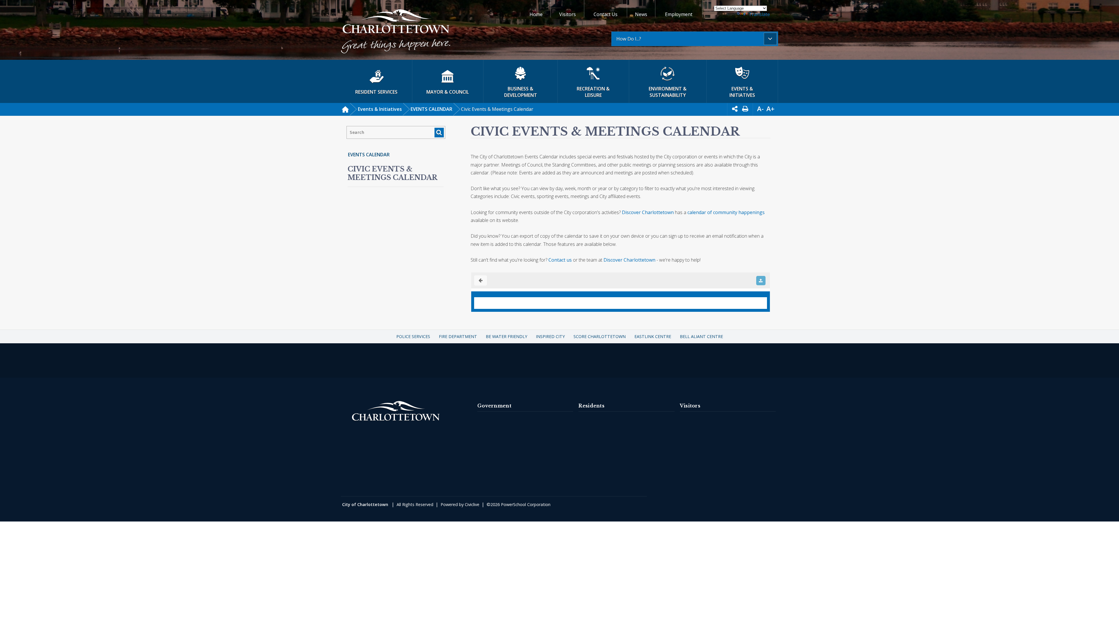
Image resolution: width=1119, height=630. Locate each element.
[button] (395, 32)
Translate (759, 14)
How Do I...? (628, 39)
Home (536, 14)
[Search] (439, 132)
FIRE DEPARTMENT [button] (458, 336)
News (641, 14)
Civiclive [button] (472, 504)
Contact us (560, 260)
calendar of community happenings (726, 212)
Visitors (567, 14)
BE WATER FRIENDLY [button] (506, 336)
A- (760, 109)
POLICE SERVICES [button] (413, 336)
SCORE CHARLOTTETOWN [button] (599, 336)
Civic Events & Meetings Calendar (392, 173)
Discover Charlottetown (648, 212)
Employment (678, 14)
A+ (770, 109)
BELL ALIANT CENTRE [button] (701, 336)
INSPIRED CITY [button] (550, 336)
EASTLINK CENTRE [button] (652, 336)
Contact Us (605, 14)
